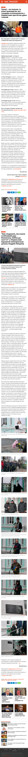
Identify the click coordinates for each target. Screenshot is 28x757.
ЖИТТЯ (10, 749)
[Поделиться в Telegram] (12, 682)
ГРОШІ (19, 749)
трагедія (7, 680)
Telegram (4, 186)
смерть (3, 680)
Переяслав (10, 189)
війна (6, 679)
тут (19, 663)
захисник (10, 679)
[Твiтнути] (16, 192)
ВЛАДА (15, 749)
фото (11, 680)
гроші (6, 189)
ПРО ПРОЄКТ (14, 750)
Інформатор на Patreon (14, 179)
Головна (6, 749)
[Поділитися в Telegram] (12, 192)
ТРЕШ (23, 749)
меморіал (15, 679)
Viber (10, 186)
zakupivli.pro (23, 176)
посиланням (17, 169)
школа (15, 680)
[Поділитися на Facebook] (8, 192)
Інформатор (4, 43)
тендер (15, 189)
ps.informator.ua (7, 755)
